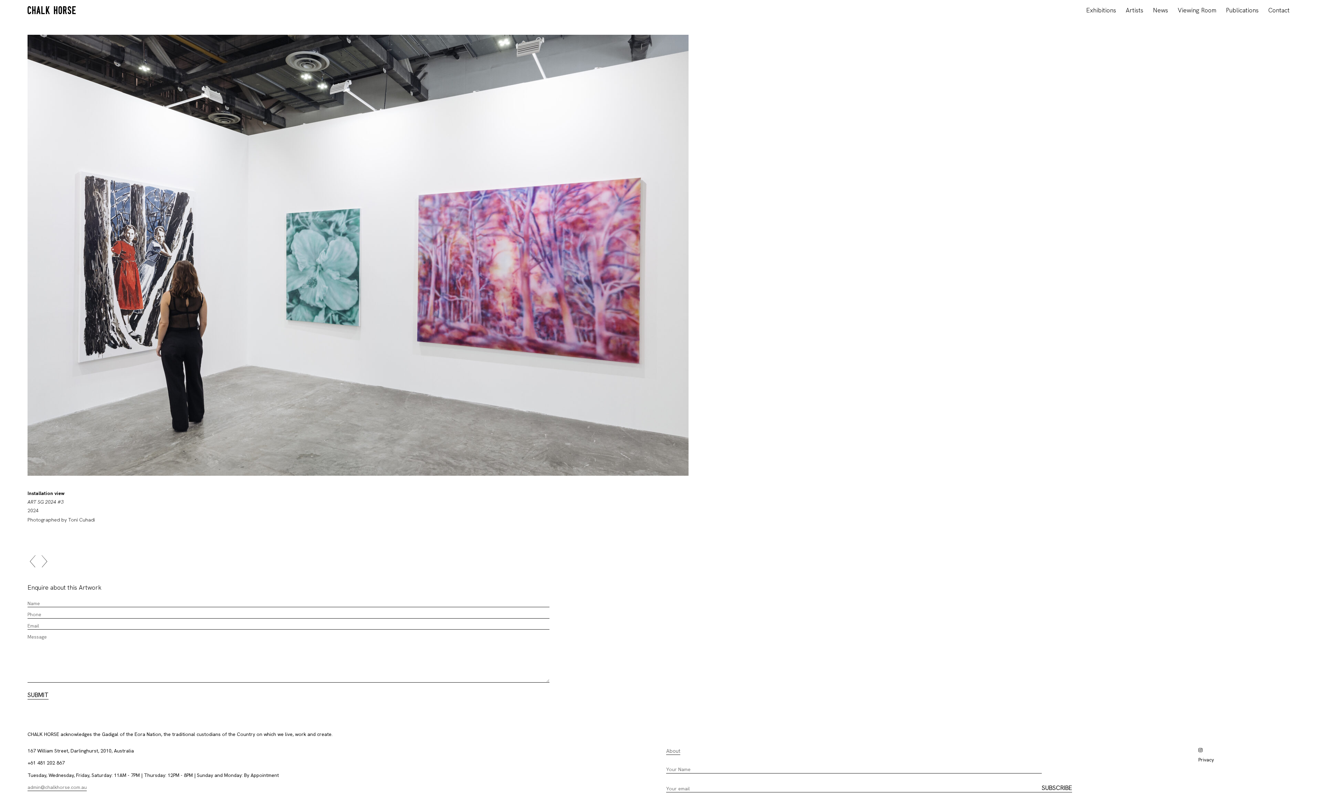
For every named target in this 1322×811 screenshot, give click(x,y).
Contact (1279, 10)
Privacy (1206, 760)
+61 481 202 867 (46, 763)
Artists (1134, 10)
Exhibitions (1101, 10)
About (673, 751)
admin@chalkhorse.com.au (57, 787)
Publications (1242, 10)
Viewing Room (1197, 10)
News (1160, 10)
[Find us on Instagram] (1200, 750)
